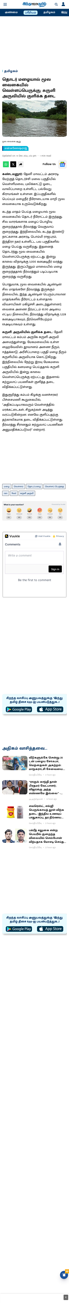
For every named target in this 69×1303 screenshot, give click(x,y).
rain (5, 493)
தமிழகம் (49, 12)
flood (14, 493)
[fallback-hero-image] (14, 763)
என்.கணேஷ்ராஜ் (16, 148)
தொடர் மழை (34, 486)
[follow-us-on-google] (62, 164)
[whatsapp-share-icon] (6, 166)
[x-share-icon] (13, 166)
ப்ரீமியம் (30, 13)
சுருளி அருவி (26, 493)
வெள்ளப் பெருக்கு (54, 486)
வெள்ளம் (18, 486)
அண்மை (11, 12)
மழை (7, 486)
